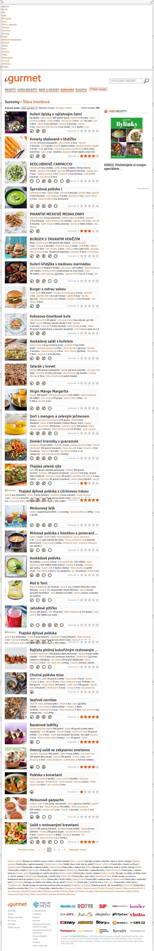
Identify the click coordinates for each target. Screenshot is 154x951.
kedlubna (41, 168)
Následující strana (77, 849)
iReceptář (6, 18)
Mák (129, 891)
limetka (44, 401)
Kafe (4, 15)
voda (46, 149)
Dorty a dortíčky (32, 433)
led (63, 512)
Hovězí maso (32, 256)
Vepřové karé (118, 879)
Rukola (64, 891)
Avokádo (62, 894)
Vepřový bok (71, 870)
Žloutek (101, 888)
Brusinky (71, 894)
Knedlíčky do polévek (81, 885)
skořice (81, 224)
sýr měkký (67, 659)
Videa (10, 914)
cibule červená (74, 348)
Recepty (10, 90)
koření (77, 249)
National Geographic (11, 39)
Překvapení (7, 57)
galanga (40, 781)
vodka (53, 121)
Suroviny (67, 90)
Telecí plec (108, 882)
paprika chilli (47, 171)
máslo (56, 656)
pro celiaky (44, 131)
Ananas (53, 894)
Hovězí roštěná (66, 873)
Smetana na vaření (85, 891)
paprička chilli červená (53, 127)
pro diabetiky (56, 181)
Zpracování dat (40, 945)
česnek (79, 118)
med (84, 246)
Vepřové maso (90, 888)
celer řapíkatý (56, 196)
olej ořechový (75, 373)
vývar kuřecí (67, 778)
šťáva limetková (53, 199)
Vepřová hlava (79, 879)
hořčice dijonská (73, 218)
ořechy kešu (49, 426)
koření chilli (73, 398)
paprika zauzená (49, 834)
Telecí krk (34, 888)
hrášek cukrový (48, 174)
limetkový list (52, 781)
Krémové (32, 206)
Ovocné (32, 767)
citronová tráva (66, 246)
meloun (43, 512)
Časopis (81, 90)
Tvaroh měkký (36, 891)
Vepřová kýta (55, 867)
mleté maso (41, 293)
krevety (43, 143)
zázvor (53, 323)
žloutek (64, 731)
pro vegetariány (50, 408)
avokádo (61, 445)
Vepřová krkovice (113, 870)
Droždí (141, 888)
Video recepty (27, 90)
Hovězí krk (72, 882)
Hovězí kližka (40, 879)
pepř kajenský (52, 274)
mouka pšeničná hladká (46, 728)
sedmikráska (78, 759)
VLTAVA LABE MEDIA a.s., (79, 936)
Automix (5, 42)
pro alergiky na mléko (38, 131)
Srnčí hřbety (18, 882)
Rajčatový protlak (51, 891)
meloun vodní (48, 803)
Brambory (32, 458)
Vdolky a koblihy (108, 873)
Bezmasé (32, 181)
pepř (64, 146)
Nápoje (32, 600)
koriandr (71, 174)
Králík (138, 867)
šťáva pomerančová (64, 395)
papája (73, 370)
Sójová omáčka (129, 888)
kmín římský (55, 224)
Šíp (3, 12)
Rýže (32, 483)
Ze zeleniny (32, 667)
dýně (15, 495)
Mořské (32, 383)
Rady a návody (49, 90)
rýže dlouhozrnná (43, 320)
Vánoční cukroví (32, 742)
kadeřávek (38, 193)
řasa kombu (75, 678)
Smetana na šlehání (73, 888)
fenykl (84, 193)
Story (4, 48)
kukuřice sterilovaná (53, 653)
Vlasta (5, 45)
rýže (47, 470)
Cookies (36, 942)
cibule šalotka (65, 781)
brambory (76, 196)
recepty (118, 111)
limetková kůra (62, 271)
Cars (4, 21)
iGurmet (5, 60)
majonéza (78, 252)
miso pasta (50, 678)
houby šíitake (53, 684)
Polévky (32, 550)
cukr (56, 612)
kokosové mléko (58, 476)
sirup (59, 590)
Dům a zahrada (9, 24)
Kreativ (5, 66)
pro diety (38, 181)
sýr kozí (71, 171)
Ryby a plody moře (32, 156)
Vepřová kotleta (14, 867)
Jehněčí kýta (30, 876)
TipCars (5, 27)
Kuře (32, 131)
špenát (43, 828)
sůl (81, 121)
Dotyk (4, 36)
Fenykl (20, 894)
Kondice (5, 51)
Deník (4, 9)
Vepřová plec (32, 717)
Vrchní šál (128, 885)
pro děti (44, 156)
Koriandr (117, 888)
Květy (4, 54)
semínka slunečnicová (54, 420)
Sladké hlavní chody (54, 864)
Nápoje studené (32, 408)
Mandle (25, 891)
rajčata (73, 296)
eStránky (6, 63)
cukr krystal (52, 543)
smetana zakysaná (49, 348)
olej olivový (70, 121)
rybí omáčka (68, 143)
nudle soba (78, 684)
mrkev (38, 495)
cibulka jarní (56, 687)
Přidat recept (98, 89)
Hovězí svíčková (102, 864)
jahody (38, 612)
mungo (73, 687)
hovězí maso (53, 243)
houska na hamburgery (68, 293)
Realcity (5, 33)
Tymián (109, 888)
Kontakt (36, 920)
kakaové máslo (74, 426)
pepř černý (60, 662)
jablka (69, 753)
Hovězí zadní (22, 873)
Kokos (46, 894)
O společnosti (39, 910)
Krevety (106, 891)
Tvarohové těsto (15, 885)
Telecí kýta (67, 876)
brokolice (54, 473)
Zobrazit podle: (12, 108)
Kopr (27, 894)
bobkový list (49, 709)
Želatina (72, 891)
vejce (46, 152)
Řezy (89, 867)
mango (38, 395)
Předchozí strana (26, 849)
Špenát (98, 891)
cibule (48, 124)
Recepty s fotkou (64, 108)
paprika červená (81, 445)
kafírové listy (77, 326)
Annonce (6, 30)
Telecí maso (36, 894)
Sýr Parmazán (14, 891)
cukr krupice (51, 398)
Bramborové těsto (103, 876)
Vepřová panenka (32, 231)
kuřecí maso (54, 118)
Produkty (37, 914)
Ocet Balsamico (119, 891)
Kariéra (36, 917)
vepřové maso (45, 218)
